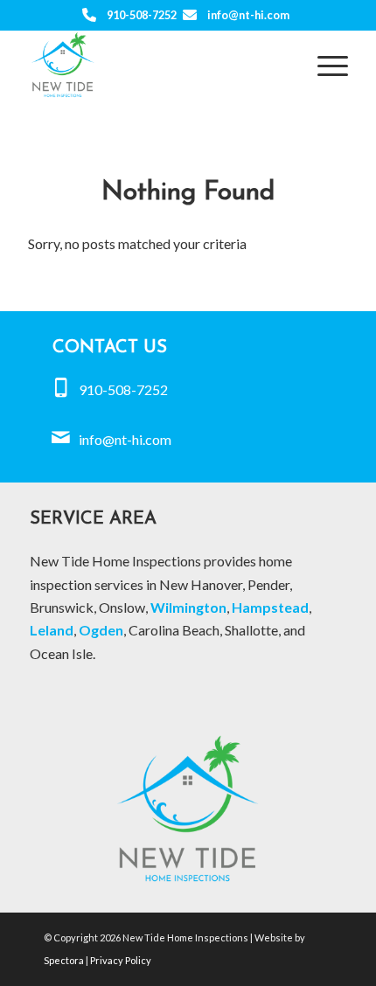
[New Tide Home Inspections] (155, 65)
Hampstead (270, 607)
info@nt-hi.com (248, 15)
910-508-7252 (142, 15)
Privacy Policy (120, 960)
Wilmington (188, 607)
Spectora (65, 960)
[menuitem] (324, 65)
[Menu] (324, 65)
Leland (51, 629)
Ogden (101, 629)
